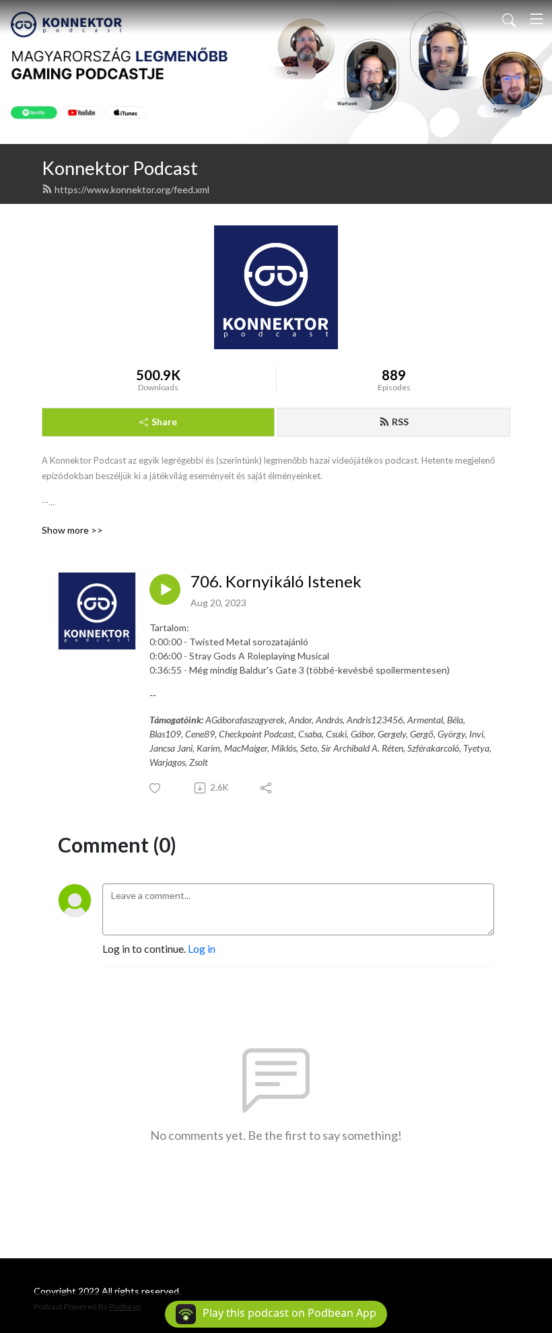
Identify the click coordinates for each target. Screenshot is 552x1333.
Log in (201, 948)
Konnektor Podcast (120, 168)
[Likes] (156, 788)
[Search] (509, 18)
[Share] (267, 788)
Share (164, 421)
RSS (400, 421)
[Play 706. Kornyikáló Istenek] (164, 589)
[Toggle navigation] (536, 19)
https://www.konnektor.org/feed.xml (132, 189)
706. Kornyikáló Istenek (276, 581)
